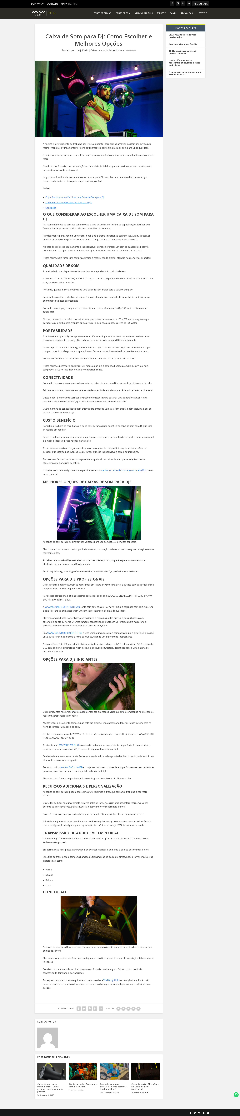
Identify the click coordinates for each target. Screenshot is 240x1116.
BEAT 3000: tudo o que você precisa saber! (182, 36)
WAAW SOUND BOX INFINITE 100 (64, 632)
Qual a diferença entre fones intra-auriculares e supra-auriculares (185, 63)
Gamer (173, 13)
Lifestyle (202, 13)
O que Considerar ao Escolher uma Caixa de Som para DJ (74, 197)
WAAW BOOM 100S (71, 767)
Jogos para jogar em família (183, 44)
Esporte (161, 13)
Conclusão (50, 207)
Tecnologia (187, 13)
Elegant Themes (53, 1113)
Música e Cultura (143, 13)
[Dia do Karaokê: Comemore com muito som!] (83, 1071)
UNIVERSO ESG (69, 3)
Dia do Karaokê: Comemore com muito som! (83, 1085)
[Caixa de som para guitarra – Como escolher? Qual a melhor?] (114, 1071)
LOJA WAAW (37, 3)
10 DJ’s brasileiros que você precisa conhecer (182, 52)
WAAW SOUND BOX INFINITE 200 (62, 606)
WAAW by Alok (110, 980)
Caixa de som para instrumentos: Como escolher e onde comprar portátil (50, 1088)
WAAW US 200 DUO (69, 745)
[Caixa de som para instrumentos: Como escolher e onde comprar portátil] (51, 1071)
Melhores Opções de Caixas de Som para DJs (68, 202)
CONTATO (52, 3)
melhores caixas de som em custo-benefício (123, 470)
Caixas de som (123, 13)
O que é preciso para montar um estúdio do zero (185, 73)
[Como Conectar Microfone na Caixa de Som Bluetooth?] (145, 1071)
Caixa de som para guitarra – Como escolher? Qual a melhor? (114, 1086)
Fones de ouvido (102, 13)
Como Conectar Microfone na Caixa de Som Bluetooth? (145, 1086)
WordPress (82, 1113)
